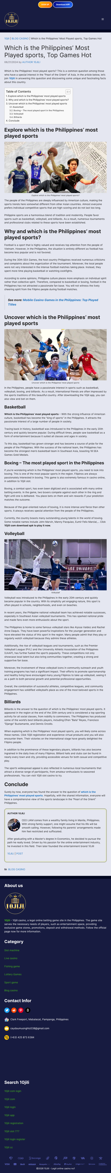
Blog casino (11, 990)
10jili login (10, 1107)
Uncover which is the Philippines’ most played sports (38, 103)
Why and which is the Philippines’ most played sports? (39, 99)
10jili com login (12, 1091)
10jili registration (13, 1123)
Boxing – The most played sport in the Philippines (39, 110)
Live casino (10, 958)
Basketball (18, 107)
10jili (6, 38)
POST (19, 853)
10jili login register (14, 1139)
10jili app (9, 1115)
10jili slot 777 (11, 1131)
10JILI (10, 853)
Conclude (14, 120)
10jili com (9, 1099)
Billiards (18, 117)
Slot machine (11, 950)
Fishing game (12, 966)
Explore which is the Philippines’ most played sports (37, 96)
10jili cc (8, 1147)
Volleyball (18, 114)
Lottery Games (13, 974)
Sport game (11, 982)
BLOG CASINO (20, 38)
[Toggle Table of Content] (66, 91)
